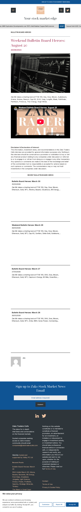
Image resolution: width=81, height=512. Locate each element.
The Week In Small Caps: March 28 (21, 491)
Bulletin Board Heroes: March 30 (23, 468)
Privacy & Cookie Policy (51, 487)
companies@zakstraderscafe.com (25, 445)
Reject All (59, 504)
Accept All (72, 504)
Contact (45, 481)
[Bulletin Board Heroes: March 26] (40, 316)
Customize (45, 504)
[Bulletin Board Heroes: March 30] (40, 185)
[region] (40, 501)
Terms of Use (50, 469)
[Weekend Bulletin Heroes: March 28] (40, 229)
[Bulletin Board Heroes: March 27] (40, 272)
